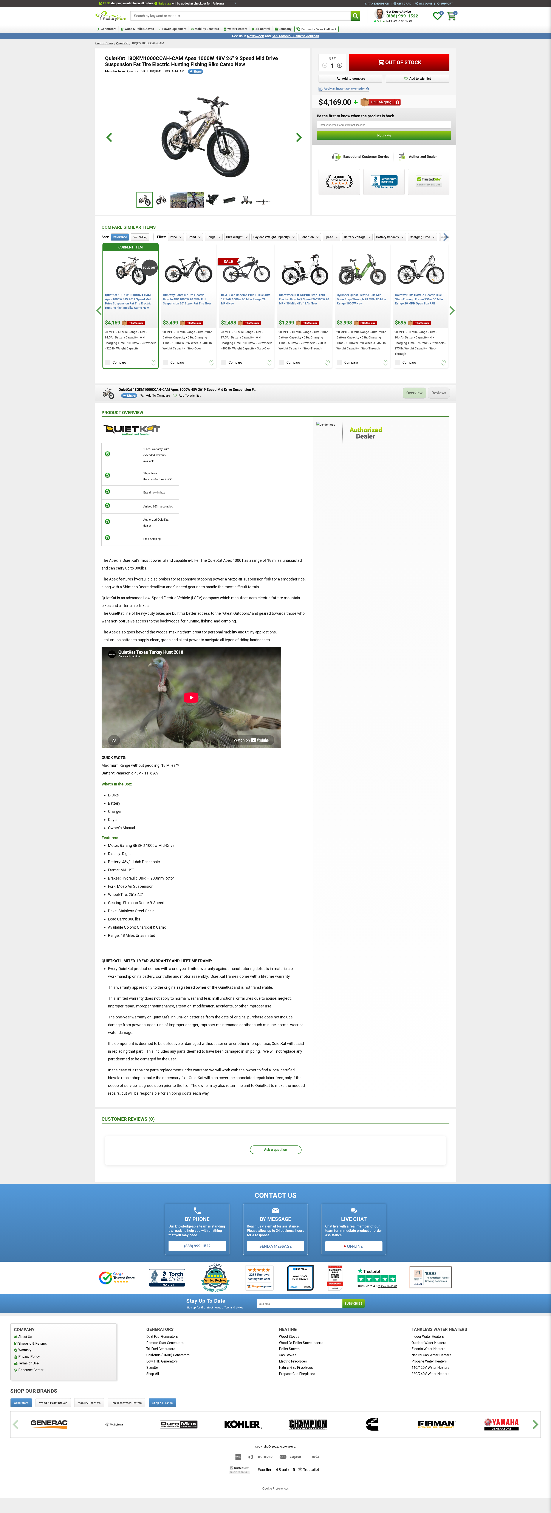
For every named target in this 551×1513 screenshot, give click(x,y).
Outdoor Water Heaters (429, 1343)
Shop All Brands (162, 1402)
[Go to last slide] (99, 311)
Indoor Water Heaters (428, 1337)
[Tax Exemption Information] (367, 88)
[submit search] (355, 16)
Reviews (439, 393)
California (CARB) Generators (168, 1355)
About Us (25, 1337)
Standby (152, 1368)
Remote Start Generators (165, 1343)
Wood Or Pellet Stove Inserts (301, 1343)
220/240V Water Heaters (430, 1374)
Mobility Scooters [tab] (89, 1402)
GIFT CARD (404, 3)
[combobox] (240, 16)
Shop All (152, 1374)
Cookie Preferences (275, 1488)
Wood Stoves (289, 1337)
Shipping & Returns (32, 1343)
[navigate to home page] (111, 16)
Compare (119, 362)
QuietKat (122, 43)
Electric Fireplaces (293, 1361)
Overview (414, 393)
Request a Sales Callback (319, 29)
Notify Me (384, 135)
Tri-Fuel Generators (160, 1349)
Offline (355, 1246)
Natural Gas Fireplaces (296, 1368)
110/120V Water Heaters (430, 1368)
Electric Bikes (104, 43)
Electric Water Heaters (428, 1349)
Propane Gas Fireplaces (297, 1374)
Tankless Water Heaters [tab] (126, 1402)
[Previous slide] (16, 1424)
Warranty (24, 1350)
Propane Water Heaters (429, 1361)
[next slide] (298, 137)
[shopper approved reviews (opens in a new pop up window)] (339, 182)
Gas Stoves (287, 1355)
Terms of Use (28, 1363)
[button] (350, 79)
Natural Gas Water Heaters (431, 1355)
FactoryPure (287, 1446)
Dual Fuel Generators (162, 1337)
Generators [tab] (21, 1402)
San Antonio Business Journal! (295, 36)
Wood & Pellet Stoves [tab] (53, 1402)
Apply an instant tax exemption (344, 88)
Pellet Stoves (289, 1349)
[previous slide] (110, 137)
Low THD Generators (162, 1361)
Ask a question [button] (275, 1150)
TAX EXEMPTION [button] (378, 3)
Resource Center (30, 1370)
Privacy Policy (29, 1357)
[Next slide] (451, 311)
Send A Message (276, 1246)
